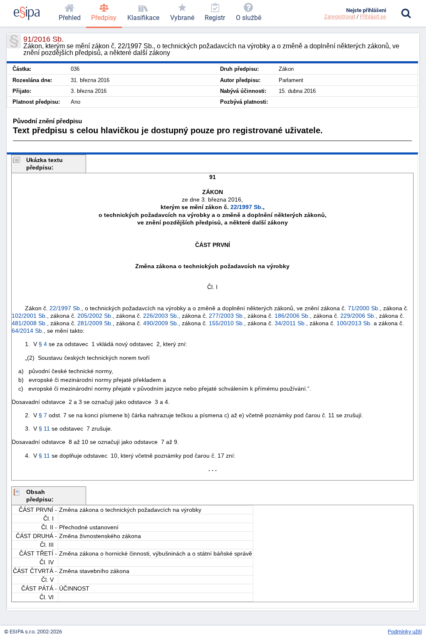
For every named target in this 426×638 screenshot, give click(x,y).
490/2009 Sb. (160, 323)
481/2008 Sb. (29, 323)
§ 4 (43, 344)
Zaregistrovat (339, 16)
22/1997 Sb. (246, 207)
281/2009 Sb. (95, 323)
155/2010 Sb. (226, 323)
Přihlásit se (373, 16)
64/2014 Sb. (28, 330)
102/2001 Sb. (29, 315)
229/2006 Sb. (358, 315)
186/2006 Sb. (292, 315)
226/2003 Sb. (160, 315)
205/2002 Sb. (95, 315)
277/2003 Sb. (226, 315)
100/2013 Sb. (354, 323)
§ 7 (43, 415)
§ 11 (44, 428)
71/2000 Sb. (364, 308)
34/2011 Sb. (290, 323)
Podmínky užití (405, 631)
